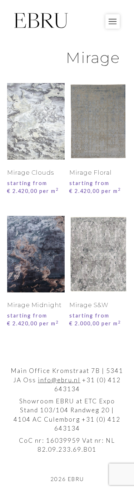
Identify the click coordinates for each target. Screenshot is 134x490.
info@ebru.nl (59, 380)
